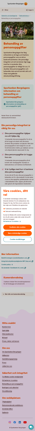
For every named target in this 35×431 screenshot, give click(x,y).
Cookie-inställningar (17, 239)
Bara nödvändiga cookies (17, 233)
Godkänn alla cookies (17, 227)
